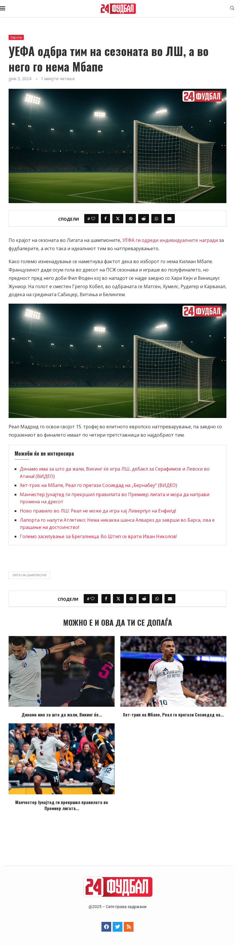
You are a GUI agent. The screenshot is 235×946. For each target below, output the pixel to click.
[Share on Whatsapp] (156, 218)
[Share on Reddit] (143, 218)
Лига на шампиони (29, 575)
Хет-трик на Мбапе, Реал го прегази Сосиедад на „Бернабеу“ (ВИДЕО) (98, 485)
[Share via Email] (169, 218)
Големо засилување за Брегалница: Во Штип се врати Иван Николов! (98, 536)
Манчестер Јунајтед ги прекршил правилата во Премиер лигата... (61, 805)
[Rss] (129, 927)
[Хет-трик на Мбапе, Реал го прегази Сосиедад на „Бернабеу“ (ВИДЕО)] (173, 671)
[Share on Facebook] (105, 218)
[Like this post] (93, 218)
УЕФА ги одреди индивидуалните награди (170, 240)
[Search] (232, 8)
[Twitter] (117, 927)
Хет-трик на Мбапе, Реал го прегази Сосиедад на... (173, 714)
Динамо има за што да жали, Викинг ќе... (61, 714)
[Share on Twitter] (117, 218)
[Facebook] (106, 927)
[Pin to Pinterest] (131, 218)
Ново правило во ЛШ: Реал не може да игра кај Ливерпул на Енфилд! (98, 511)
